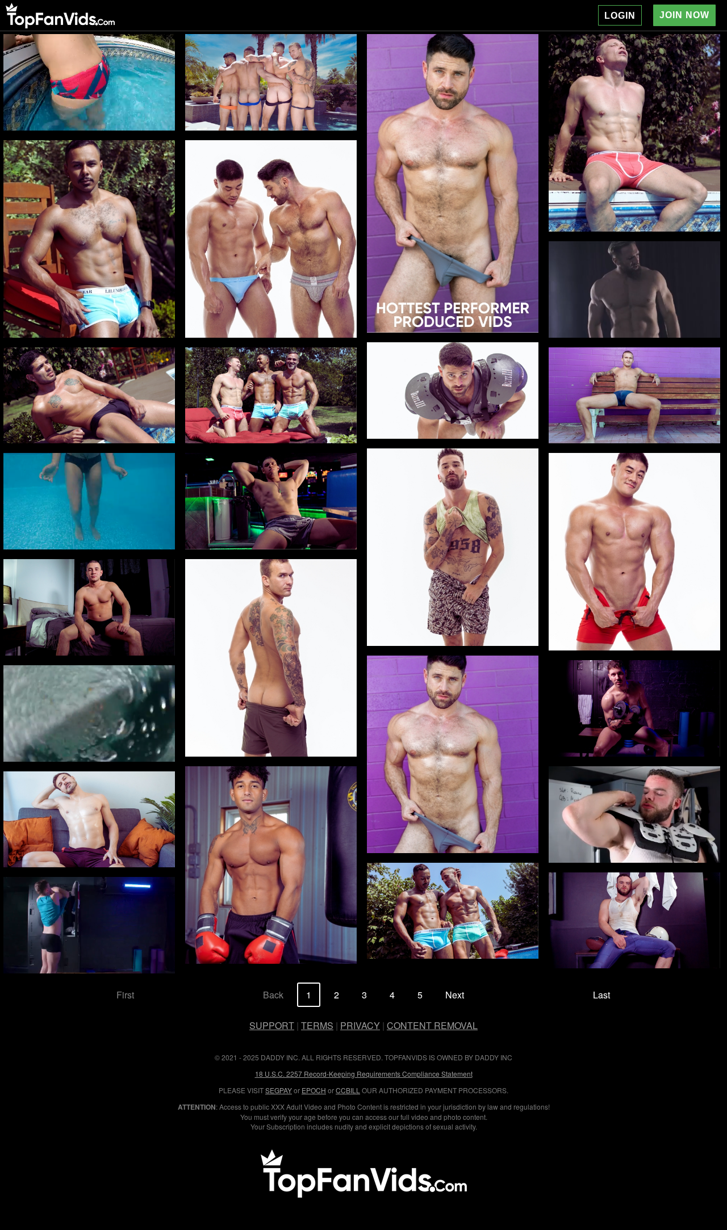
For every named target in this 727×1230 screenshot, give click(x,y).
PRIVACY (360, 1025)
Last (601, 994)
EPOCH (314, 1090)
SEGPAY (278, 1090)
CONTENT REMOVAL (432, 1025)
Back (273, 994)
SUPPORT (271, 1025)
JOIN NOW (684, 15)
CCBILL (348, 1090)
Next (454, 994)
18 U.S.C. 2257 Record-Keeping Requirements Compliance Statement (364, 1073)
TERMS (317, 1025)
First (125, 994)
